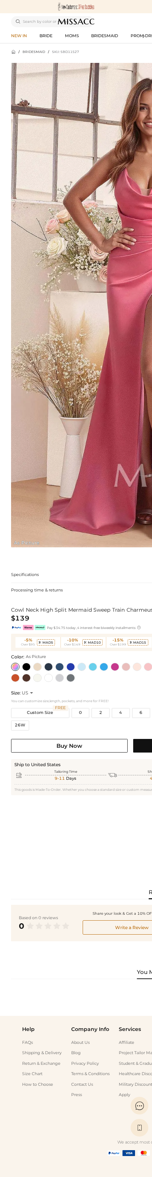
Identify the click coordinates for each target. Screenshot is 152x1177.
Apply (124, 1094)
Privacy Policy (85, 1063)
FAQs (27, 1042)
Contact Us (82, 1084)
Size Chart (32, 1073)
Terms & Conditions (90, 1073)
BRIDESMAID (34, 52)
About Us (80, 1042)
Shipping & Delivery (42, 1052)
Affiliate (126, 1042)
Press (76, 1094)
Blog (76, 1052)
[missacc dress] (76, 6)
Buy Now (69, 745)
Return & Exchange (41, 1063)
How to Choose (37, 1084)
